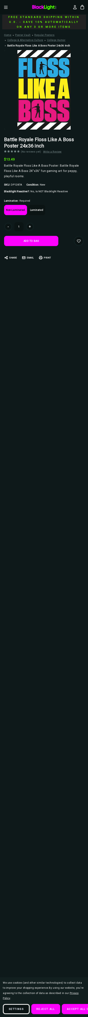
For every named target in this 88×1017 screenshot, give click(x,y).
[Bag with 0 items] (82, 7)
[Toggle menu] (9, 7)
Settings (16, 1009)
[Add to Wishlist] (79, 241)
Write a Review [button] (52, 151)
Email (30, 257)
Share (13, 257)
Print (47, 257)
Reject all (45, 1009)
